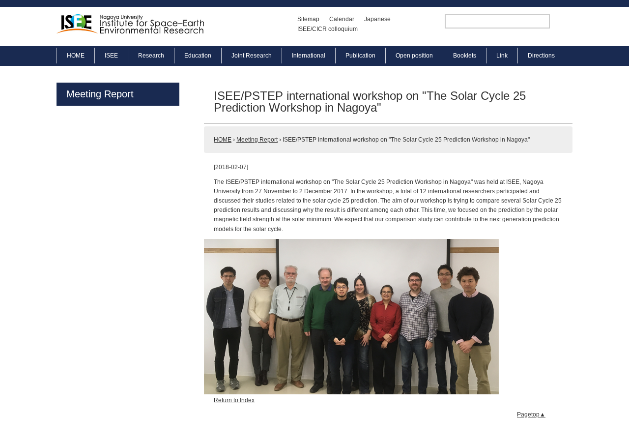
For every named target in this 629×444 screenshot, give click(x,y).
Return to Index (234, 400)
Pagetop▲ (531, 414)
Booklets (464, 55)
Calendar (341, 19)
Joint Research (251, 55)
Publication (360, 55)
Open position (414, 55)
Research (151, 55)
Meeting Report (100, 94)
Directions (541, 55)
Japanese (377, 19)
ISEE (111, 55)
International (308, 55)
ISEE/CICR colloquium (327, 29)
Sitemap (308, 19)
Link (502, 55)
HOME (76, 55)
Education (197, 55)
